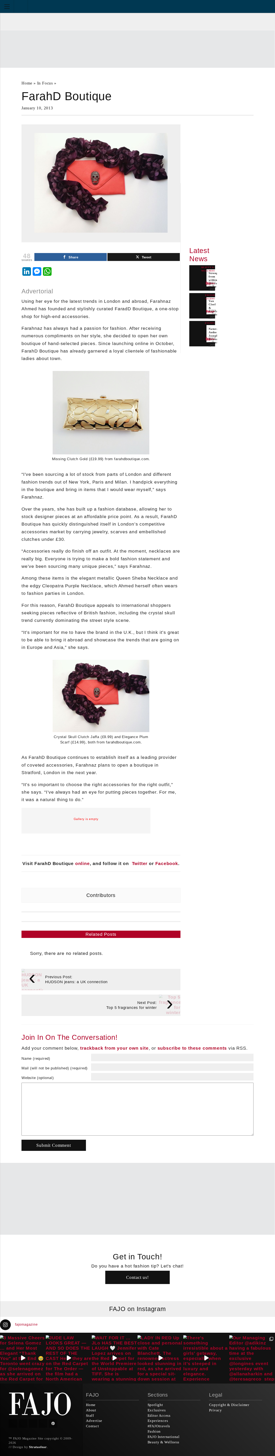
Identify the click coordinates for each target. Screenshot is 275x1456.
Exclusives (157, 1410)
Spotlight (155, 1405)
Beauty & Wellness (164, 1442)
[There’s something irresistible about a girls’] (206, 1358)
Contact (92, 1426)
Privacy (215, 1410)
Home (26, 83)
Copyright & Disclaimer (229, 1405)
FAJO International (164, 1437)
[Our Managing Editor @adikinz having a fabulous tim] (252, 1358)
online (82, 863)
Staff (90, 1416)
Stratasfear (38, 1447)
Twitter (140, 863)
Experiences (158, 1421)
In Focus (45, 83)
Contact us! (137, 1277)
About (91, 1410)
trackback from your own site (114, 1048)
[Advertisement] (137, 48)
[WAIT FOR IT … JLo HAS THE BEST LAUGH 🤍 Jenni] (115, 1358)
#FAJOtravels (159, 1426)
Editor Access (159, 1416)
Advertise (94, 1421)
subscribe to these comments (192, 1048)
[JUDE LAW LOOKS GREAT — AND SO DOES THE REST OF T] (69, 1358)
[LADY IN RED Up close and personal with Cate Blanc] (160, 1358)
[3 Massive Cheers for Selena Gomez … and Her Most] (23, 1358)
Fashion (154, 1431)
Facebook (166, 863)
